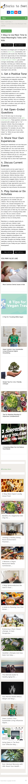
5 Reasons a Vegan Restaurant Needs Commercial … (9, 564)
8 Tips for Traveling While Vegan (13, 317)
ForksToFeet (3, 780)
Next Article (19, 45)
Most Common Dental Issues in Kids (14, 284)
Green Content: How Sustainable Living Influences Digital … (12, 721)
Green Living (8, 21)
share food (11, 52)
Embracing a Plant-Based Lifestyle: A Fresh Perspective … (11, 631)
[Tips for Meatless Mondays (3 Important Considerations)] (14, 402)
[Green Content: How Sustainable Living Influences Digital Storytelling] (14, 336)
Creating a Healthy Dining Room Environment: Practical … (11, 540)
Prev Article (8, 45)
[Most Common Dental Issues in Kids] (14, 271)
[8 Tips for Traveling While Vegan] (14, 304)
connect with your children (9, 60)
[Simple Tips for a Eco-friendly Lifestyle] (14, 369)
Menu (4, 18)
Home (2, 21)
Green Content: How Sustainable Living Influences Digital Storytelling (13, 351)
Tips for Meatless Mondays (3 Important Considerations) (12, 415)
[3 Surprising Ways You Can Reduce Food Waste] (14, 434)
